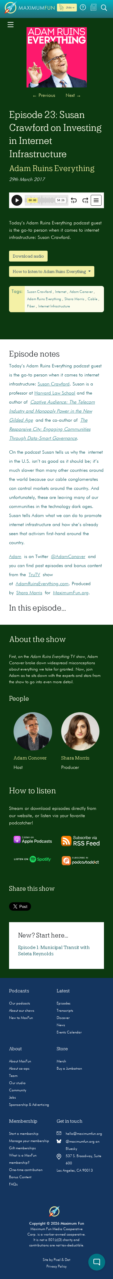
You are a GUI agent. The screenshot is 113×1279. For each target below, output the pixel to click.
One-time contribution (25, 1170)
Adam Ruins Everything (52, 168)
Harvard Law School (54, 393)
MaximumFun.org (71, 593)
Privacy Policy (56, 1266)
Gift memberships (22, 1148)
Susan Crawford (40, 292)
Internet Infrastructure (54, 306)
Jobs (12, 1098)
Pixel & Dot (62, 1260)
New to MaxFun (21, 1018)
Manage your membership (29, 1141)
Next (73, 95)
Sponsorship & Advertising (29, 1105)
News (61, 1025)
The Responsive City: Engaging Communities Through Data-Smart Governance (49, 429)
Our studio (17, 1083)
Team (13, 1076)
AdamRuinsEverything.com (42, 584)
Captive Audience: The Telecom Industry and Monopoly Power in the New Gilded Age (52, 411)
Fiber (31, 306)
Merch (61, 1061)
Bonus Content (20, 1177)
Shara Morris (74, 299)
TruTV (34, 575)
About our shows (21, 1011)
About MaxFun (20, 1061)
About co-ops (19, 1069)
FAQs (13, 1184)
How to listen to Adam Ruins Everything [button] (50, 271)
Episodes (64, 1003)
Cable (93, 299)
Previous (43, 95)
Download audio (28, 256)
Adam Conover (82, 292)
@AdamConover (68, 556)
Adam (15, 556)
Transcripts (65, 1011)
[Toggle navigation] (11, 24)
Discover (63, 1018)
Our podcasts (19, 1003)
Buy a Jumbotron (69, 1069)
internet (61, 292)
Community (17, 1090)
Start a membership (24, 1134)
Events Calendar (69, 1032)
